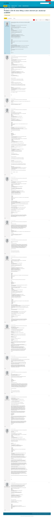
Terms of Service (44, 513)
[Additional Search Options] (48, 3)
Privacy (41, 513)
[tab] (5, 18)
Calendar (9, 7)
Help (35, 513)
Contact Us (37, 513)
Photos (14, 18)
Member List (5, 7)
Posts (5, 18)
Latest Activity (10, 18)
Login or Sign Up (48, 0)
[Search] (50, 3)
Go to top (48, 513)
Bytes (33, 513)
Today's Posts (13, 7)
